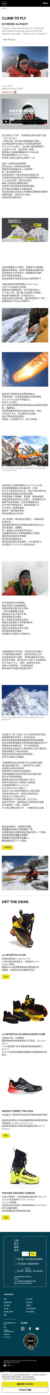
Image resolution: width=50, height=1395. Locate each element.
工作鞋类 (7, 1305)
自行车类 (29, 1299)
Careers (7, 1334)
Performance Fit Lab (10, 1323)
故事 (5, 8)
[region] (25, 1383)
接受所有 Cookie (25, 1384)
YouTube (37, 1328)
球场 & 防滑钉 (8, 1312)
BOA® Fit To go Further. (7, 3)
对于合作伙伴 (7, 1337)
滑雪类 (28, 1305)
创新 (5, 1327)
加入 (33, 1254)
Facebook (30, 1328)
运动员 (20, 89)
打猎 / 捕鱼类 (31, 1308)
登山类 (6, 1308)
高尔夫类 (29, 1302)
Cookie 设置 (25, 1390)
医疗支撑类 (30, 1312)
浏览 (6, 977)
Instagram (23, 1328)
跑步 (5, 1299)
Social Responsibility (9, 1330)
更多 (5, 1315)
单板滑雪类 (8, 1302)
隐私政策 (28, 1281)
